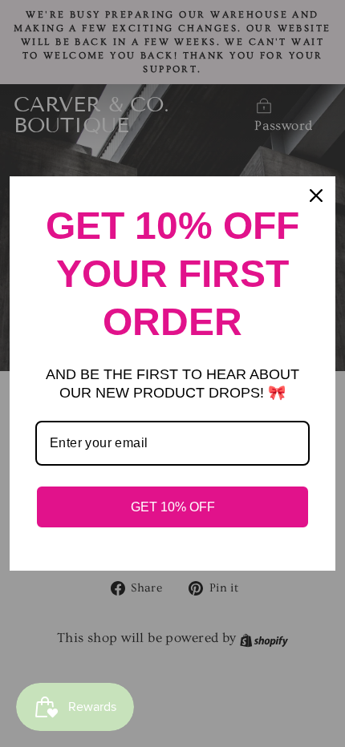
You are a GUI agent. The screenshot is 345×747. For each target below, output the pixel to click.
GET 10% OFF (173, 507)
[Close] (316, 195)
